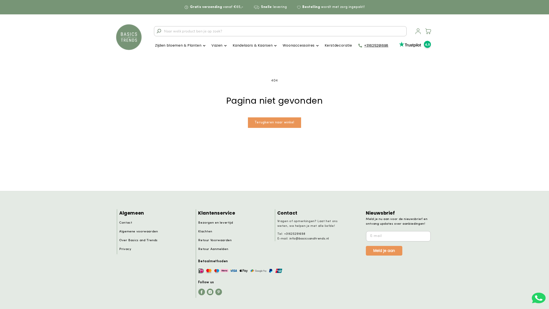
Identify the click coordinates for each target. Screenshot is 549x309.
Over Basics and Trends (138, 240)
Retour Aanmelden (213, 249)
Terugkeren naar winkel (274, 122)
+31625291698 (376, 45)
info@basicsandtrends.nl (309, 238)
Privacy (125, 249)
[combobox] (280, 31)
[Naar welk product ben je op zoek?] (159, 31)
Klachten (205, 231)
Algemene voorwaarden (138, 231)
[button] (180, 45)
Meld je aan (384, 250)
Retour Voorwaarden (215, 240)
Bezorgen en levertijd (215, 222)
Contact (125, 222)
